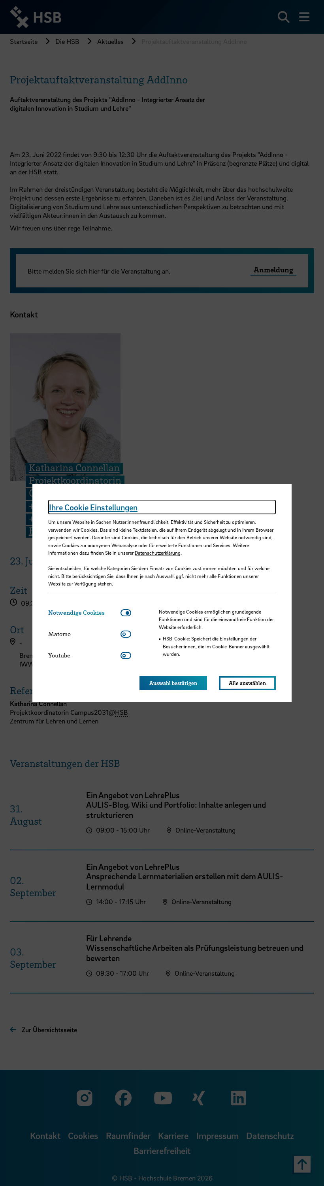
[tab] (84, 612)
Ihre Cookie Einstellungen (93, 507)
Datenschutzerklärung (158, 553)
